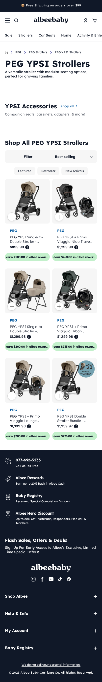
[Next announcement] (95, 5)
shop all (67, 106)
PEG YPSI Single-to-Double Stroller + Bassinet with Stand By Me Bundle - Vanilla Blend (27, 328)
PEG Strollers (38, 52)
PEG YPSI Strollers (68, 52)
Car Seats (47, 35)
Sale (8, 35)
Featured (24, 171)
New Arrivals (74, 171)
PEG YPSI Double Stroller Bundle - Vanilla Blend (71, 418)
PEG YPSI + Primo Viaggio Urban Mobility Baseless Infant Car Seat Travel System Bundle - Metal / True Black (74, 328)
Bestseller (48, 171)
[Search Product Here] (16, 20)
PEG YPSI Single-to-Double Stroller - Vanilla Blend (27, 239)
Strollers (25, 35)
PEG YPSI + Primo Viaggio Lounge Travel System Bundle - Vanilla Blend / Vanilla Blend (27, 418)
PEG (18, 52)
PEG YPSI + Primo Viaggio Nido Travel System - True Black (74, 239)
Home (66, 35)
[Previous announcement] (6, 5)
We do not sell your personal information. (51, 664)
